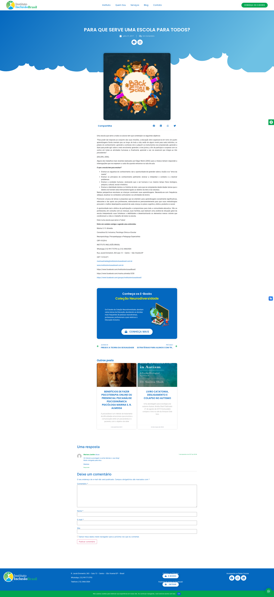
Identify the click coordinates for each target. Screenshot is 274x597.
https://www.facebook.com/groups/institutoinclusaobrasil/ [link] (119, 278)
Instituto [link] (106, 5)
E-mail (80, 519)
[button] (153, 125)
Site (78, 528)
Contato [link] (157, 5)
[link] (271, 122)
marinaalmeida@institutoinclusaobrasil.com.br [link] (114, 261)
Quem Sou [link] (120, 5)
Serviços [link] (135, 5)
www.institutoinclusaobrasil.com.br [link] (110, 265)
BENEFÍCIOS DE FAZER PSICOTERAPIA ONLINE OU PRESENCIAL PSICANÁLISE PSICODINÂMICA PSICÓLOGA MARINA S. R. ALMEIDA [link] (116, 400)
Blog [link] (146, 5)
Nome (80, 511)
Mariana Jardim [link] (89, 454)
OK (179, 594)
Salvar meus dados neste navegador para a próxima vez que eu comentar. (109, 537)
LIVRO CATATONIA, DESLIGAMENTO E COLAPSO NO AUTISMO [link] (157, 395)
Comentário (82, 484)
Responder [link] (86, 467)
